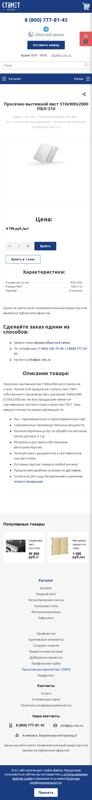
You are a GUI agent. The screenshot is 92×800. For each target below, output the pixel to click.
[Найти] (86, 65)
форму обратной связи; (52, 342)
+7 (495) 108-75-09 (50, 348)
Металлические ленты (46, 600)
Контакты (46, 686)
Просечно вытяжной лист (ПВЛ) (46, 669)
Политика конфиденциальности (46, 705)
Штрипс (46, 588)
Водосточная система (46, 651)
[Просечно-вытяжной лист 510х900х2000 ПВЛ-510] (46, 168)
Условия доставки (46, 699)
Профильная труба (46, 663)
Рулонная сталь (46, 606)
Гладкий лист (46, 594)
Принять (46, 792)
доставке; (73, 470)
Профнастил (46, 633)
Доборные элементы (46, 657)
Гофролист (46, 618)
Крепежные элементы (46, 639)
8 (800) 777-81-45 (46, 20)
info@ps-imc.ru (61, 55)
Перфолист (46, 675)
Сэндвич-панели (46, 645)
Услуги (46, 693)
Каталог (46, 580)
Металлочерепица (46, 612)
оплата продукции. (28, 481)
